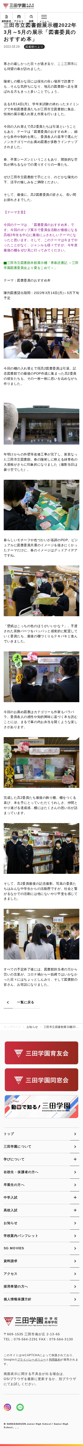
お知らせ (11, 1223)
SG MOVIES (14, 1248)
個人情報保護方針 (18, 1299)
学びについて (14, 1159)
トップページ (12, 1027)
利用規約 (55, 1359)
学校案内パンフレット (21, 1236)
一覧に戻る (26, 1002)
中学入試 (11, 1197)
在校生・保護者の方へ (21, 1172)
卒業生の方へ (14, 1185)
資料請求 (6, 21)
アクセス (19, 21)
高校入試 (11, 1210)
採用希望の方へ (16, 1286)
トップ (9, 1134)
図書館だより (34, 46)
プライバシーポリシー (31, 1359)
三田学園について (18, 1146)
